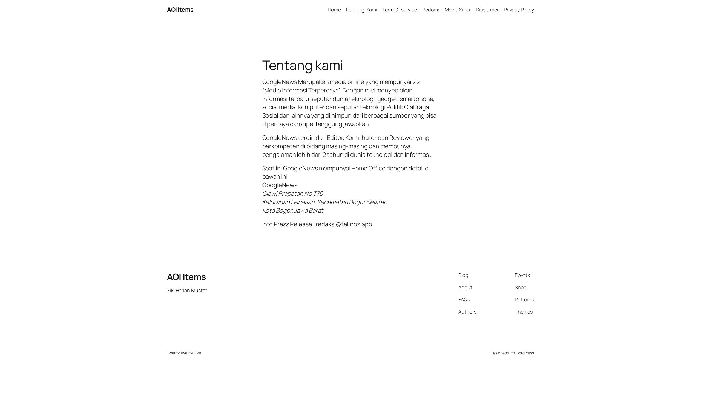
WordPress (525, 352)
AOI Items (180, 9)
